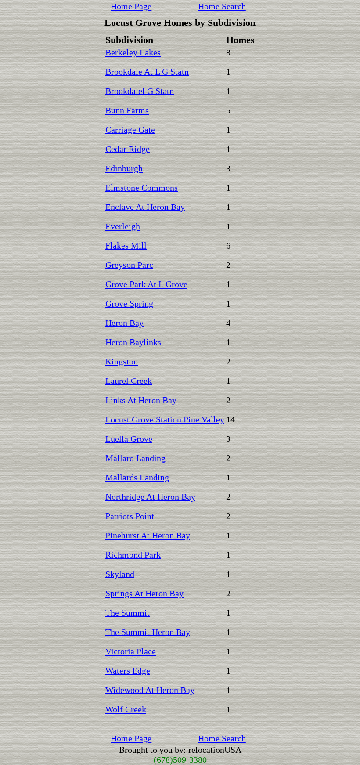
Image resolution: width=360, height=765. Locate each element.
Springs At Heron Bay (144, 593)
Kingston (121, 361)
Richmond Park (133, 554)
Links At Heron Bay (140, 400)
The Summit (127, 612)
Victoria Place (130, 651)
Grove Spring (129, 303)
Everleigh (122, 226)
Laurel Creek (128, 381)
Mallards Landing (137, 477)
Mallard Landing (135, 458)
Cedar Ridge (127, 149)
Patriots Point (129, 516)
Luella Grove (128, 439)
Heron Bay (124, 323)
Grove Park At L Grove (146, 284)
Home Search (222, 6)
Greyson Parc (129, 265)
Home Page (131, 6)
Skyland (119, 574)
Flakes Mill (126, 245)
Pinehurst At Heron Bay (147, 535)
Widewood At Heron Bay (149, 690)
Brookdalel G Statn (139, 91)
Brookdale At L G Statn (147, 71)
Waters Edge (127, 670)
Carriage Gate (130, 129)
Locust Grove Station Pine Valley (164, 419)
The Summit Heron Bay (147, 632)
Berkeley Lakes (133, 52)
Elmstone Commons (141, 187)
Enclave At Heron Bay (145, 207)
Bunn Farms (127, 110)
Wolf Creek (125, 709)
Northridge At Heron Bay (150, 497)
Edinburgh (124, 168)
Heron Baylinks (133, 342)
